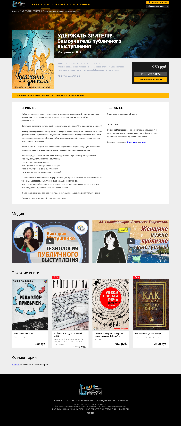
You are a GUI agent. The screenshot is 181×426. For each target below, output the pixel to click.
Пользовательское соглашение (101, 409)
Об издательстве (105, 400)
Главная (34, 4)
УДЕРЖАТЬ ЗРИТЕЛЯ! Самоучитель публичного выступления (50, 11)
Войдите (15, 364)
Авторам (85, 4)
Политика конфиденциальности (67, 409)
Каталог (45, 4)
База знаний (58, 4)
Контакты (72, 4)
